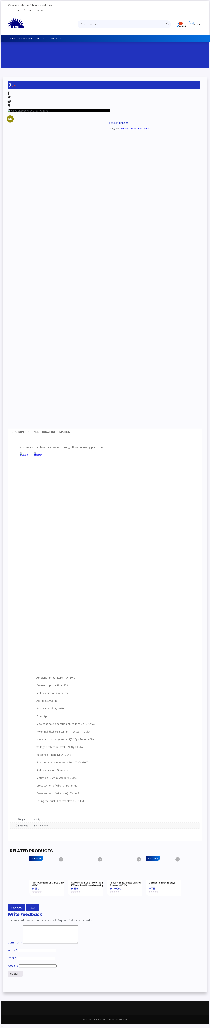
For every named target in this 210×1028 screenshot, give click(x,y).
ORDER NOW (49, 869)
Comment (15, 942)
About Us (41, 38)
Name (12, 950)
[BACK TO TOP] (2, 1026)
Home (12, 38)
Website (13, 965)
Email (12, 958)
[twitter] (9, 97)
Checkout (39, 10)
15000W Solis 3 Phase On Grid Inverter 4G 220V (125, 884)
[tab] (20, 432)
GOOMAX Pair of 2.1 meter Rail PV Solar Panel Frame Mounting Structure (87, 885)
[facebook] (9, 93)
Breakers (125, 128)
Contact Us (56, 38)
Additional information (52, 432)
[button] (61, 859)
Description (20, 432)
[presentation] (11, 316)
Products (24, 38)
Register (27, 10)
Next (32, 907)
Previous (16, 907)
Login (17, 10)
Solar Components (140, 128)
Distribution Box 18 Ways (162, 882)
